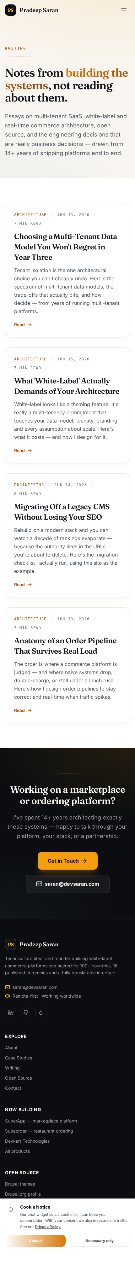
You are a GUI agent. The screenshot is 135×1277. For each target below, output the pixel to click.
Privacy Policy (48, 1226)
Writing (12, 1067)
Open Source (18, 1078)
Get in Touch (63, 861)
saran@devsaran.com (72, 884)
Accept (35, 1240)
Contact (13, 1088)
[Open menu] (123, 10)
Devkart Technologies (27, 1141)
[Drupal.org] (40, 1012)
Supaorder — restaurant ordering (39, 1131)
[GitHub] (25, 1012)
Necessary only (99, 1240)
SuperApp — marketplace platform (41, 1120)
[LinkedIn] (10, 1012)
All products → (20, 1151)
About (11, 1047)
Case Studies (18, 1057)
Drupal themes (20, 1184)
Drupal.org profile (23, 1194)
